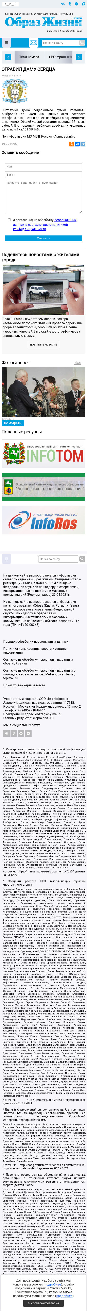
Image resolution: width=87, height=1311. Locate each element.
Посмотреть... (13, 423)
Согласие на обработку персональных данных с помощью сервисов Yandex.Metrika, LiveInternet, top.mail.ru (39, 674)
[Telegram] (83, 144)
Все (77, 362)
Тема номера (29, 57)
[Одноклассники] (71, 144)
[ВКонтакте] (77, 144)
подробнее (53, 1284)
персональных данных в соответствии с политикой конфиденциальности (44, 224)
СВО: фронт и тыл (62, 57)
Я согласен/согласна (43, 1303)
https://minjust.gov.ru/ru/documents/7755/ (46, 871)
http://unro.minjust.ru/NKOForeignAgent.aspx (56, 1100)
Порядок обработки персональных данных (35, 641)
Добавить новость (43, 344)
